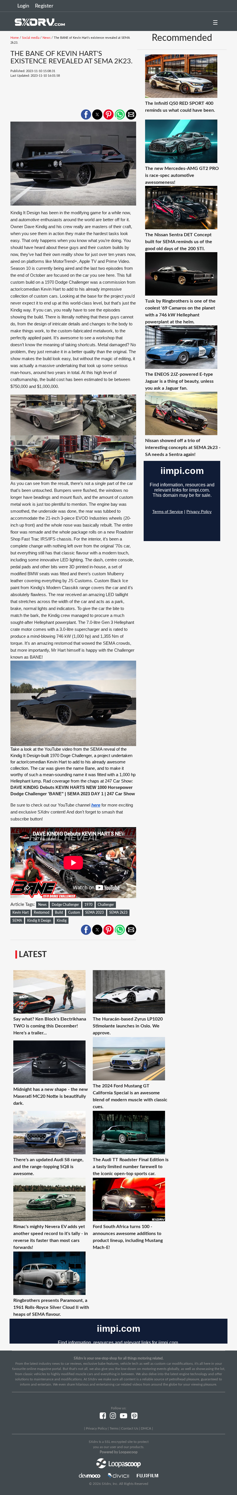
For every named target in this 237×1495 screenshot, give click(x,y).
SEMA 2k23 (118, 912)
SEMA (17, 920)
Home (14, 37)
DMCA (146, 1428)
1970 (88, 904)
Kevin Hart (20, 912)
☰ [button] (215, 23)
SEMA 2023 (94, 912)
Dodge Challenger (65, 904)
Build (59, 912)
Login (23, 6)
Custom (74, 912)
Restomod (41, 912)
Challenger (106, 904)
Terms (114, 1428)
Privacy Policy (96, 1428)
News (46, 37)
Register (44, 6)
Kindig (61, 920)
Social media (30, 37)
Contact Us (129, 1428)
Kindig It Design (39, 920)
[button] (86, 114)
